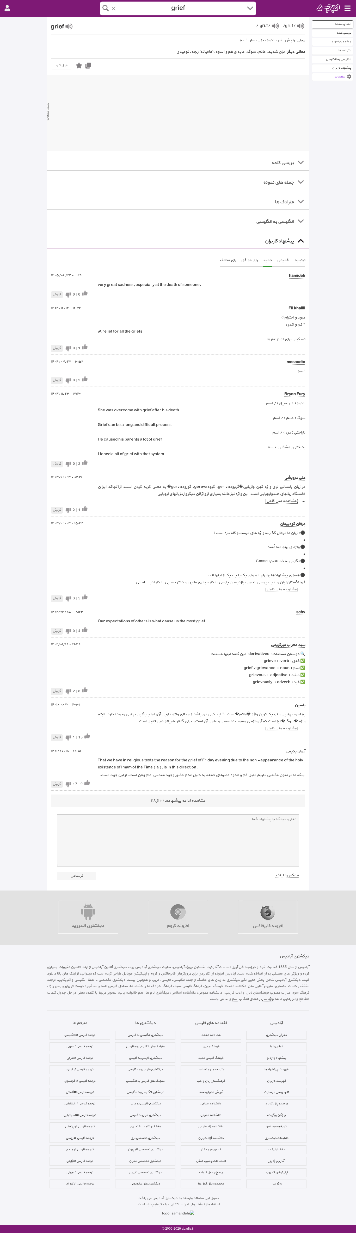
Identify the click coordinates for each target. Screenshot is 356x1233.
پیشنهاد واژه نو (276, 1058)
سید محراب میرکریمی (288, 645)
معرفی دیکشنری (276, 1035)
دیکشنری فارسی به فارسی (145, 1058)
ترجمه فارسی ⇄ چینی (79, 1172)
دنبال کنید (61, 65)
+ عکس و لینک (287, 875)
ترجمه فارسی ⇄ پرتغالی (80, 1126)
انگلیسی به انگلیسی (338, 59)
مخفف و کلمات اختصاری (145, 1126)
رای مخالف (228, 260)
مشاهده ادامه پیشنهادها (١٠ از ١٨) (178, 801)
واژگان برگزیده (276, 1115)
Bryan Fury (294, 394)
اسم (235, 999)
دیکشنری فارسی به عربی (145, 1103)
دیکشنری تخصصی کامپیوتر (145, 1149)
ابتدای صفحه (343, 24)
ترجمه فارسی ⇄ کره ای (80, 1183)
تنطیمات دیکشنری (276, 1138)
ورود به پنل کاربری (276, 1103)
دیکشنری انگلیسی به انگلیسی (145, 1092)
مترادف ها (344, 50)
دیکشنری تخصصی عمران (145, 1161)
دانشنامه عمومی (210, 1115)
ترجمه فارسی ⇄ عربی (79, 1046)
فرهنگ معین (210, 1046)
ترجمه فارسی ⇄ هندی (80, 1149)
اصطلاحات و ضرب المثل (211, 1161)
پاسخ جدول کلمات (211, 1172)
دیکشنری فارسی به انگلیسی (145, 1069)
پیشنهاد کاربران (341, 68)
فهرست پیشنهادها (276, 1069)
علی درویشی (294, 478)
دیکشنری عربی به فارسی (145, 1115)
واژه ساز (268, 999)
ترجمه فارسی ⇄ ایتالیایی (79, 1103)
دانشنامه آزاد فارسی (210, 1126)
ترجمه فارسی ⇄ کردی (79, 1069)
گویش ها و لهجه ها (211, 1092)
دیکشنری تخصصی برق (145, 1138)
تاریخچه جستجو (276, 1126)
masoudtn (296, 362)
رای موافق (249, 260)
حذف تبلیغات (276, 1149)
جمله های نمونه (341, 41)
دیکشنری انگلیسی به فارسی (145, 1035)
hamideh (297, 276)
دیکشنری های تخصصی (145, 1183)
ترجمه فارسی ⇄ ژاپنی (79, 1161)
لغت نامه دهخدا (210, 1035)
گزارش (57, 294)
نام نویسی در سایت (276, 1092)
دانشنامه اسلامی (210, 1103)
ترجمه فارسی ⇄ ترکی (79, 1058)
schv (300, 612)
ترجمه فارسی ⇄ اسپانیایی (79, 1115)
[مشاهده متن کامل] (281, 501)
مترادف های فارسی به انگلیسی (145, 1081)
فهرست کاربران (276, 1081)
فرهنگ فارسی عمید (210, 1058)
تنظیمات (339, 77)
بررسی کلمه (344, 33)
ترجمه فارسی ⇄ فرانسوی (79, 1081)
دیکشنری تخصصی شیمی (145, 1172)
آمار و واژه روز (276, 1161)
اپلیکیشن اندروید (276, 1172)
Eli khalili (297, 308)
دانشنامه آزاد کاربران (211, 1138)
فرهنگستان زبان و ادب (211, 1081)
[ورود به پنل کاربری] (7, 8)
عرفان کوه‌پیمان (292, 524)
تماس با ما (276, 1046)
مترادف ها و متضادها (211, 1069)
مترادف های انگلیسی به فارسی (145, 1046)
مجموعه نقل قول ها (211, 1183)
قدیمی (283, 260)
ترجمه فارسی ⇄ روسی (80, 1138)
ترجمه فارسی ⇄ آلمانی (80, 1092)
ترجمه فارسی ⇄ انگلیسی (79, 1035)
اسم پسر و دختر (211, 1149)
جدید (267, 260)
